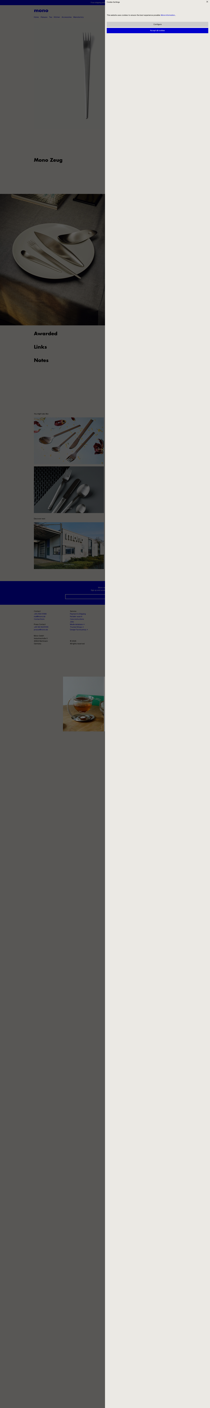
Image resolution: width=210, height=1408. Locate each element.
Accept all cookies (157, 30)
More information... (168, 15)
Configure (157, 24)
